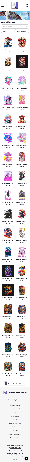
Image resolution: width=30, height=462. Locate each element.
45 (23, 383)
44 (20, 383)
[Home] (14, 5)
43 (16, 383)
